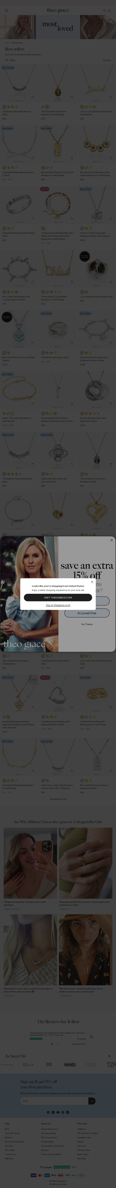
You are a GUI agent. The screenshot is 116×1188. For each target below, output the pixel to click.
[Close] (92, 582)
